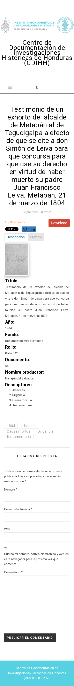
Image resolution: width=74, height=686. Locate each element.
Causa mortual (19, 431)
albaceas (29, 426)
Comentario (13, 572)
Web (7, 529)
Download (59, 223)
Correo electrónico (18, 509)
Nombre (10, 489)
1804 (11, 426)
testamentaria (19, 436)
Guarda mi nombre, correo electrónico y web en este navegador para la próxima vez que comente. (36, 559)
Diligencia (45, 431)
